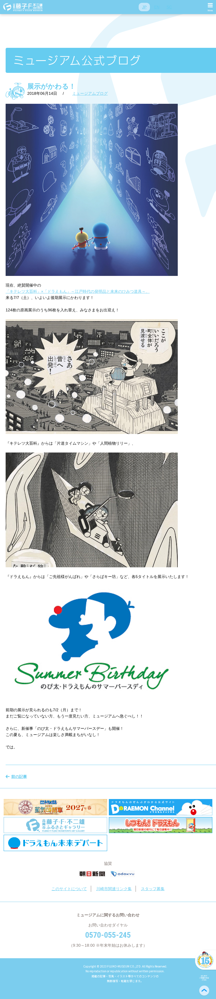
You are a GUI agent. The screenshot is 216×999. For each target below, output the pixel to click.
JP (144, 7)
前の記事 (19, 776)
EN (156, 7)
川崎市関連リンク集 (114, 888)
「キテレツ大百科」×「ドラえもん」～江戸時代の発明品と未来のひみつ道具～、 (78, 291)
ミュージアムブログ (90, 93)
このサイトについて (69, 888)
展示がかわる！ (51, 86)
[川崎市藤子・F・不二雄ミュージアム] (23, 7)
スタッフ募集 (153, 888)
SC (169, 7)
